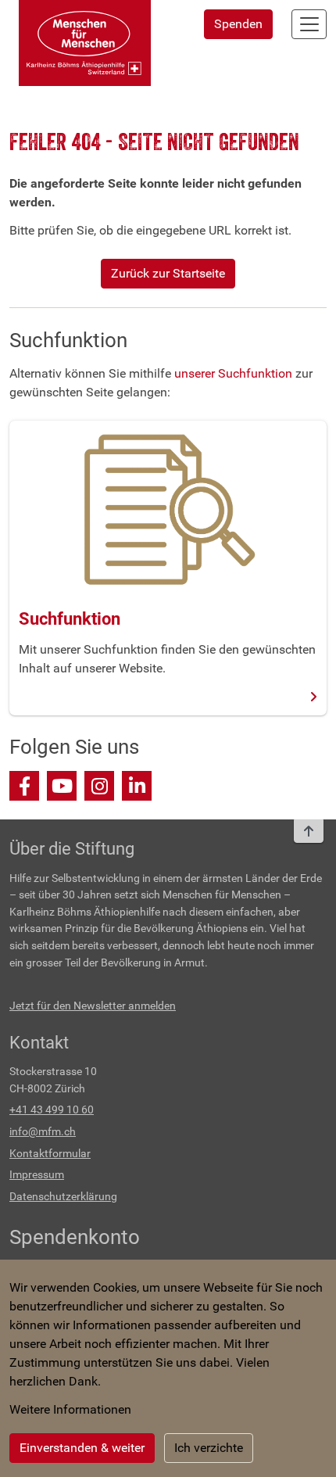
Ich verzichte (208, 1447)
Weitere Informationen (70, 1409)
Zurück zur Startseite (168, 273)
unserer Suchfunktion (233, 373)
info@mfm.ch (42, 1131)
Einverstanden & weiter (82, 1447)
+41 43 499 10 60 (51, 1110)
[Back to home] (84, 43)
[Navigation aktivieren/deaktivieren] (309, 24)
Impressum (36, 1174)
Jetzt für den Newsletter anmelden (92, 1006)
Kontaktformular (50, 1153)
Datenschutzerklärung (63, 1196)
